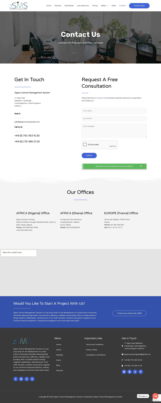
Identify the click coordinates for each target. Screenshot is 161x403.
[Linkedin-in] (32, 379)
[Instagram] (26, 379)
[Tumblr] (135, 371)
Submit (89, 155)
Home (48, 6)
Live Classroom (83, 6)
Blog (58, 365)
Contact (122, 6)
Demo (58, 360)
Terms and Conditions (94, 345)
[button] (114, 166)
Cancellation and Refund (95, 355)
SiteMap (59, 355)
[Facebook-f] (15, 379)
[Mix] (140, 371)
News (114, 6)
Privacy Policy (91, 350)
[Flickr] (124, 371)
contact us (100, 98)
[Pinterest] (21, 379)
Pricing (95, 6)
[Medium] (129, 371)
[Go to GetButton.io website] (155, 400)
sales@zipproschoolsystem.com (27, 122)
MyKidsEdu (69, 6)
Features (57, 6)
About (58, 350)
